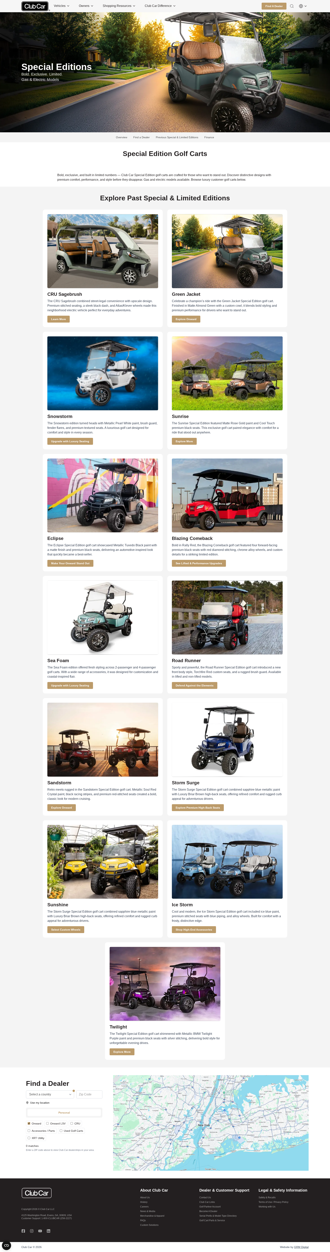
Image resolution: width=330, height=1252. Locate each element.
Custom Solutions (149, 1225)
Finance (209, 137)
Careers (144, 1206)
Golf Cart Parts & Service (212, 1220)
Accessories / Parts (43, 1130)
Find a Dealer (141, 137)
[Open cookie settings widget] (6, 1245)
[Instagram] (32, 1231)
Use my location (39, 1102)
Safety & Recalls (267, 1197)
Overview (121, 137)
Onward (36, 1123)
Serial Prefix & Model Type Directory (218, 1216)
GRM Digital (301, 1247)
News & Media (147, 1211)
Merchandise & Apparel (152, 1216)
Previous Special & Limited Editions (177, 137)
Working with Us (267, 1206)
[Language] (303, 6)
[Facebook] (23, 1231)
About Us (145, 1197)
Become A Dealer (208, 1211)
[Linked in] (48, 1231)
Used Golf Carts (73, 1130)
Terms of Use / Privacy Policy (273, 1202)
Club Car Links (207, 1202)
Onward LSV (58, 1123)
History (143, 1202)
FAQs (143, 1220)
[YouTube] (40, 1231)
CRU (77, 1123)
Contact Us (205, 1197)
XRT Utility (38, 1138)
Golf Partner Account (210, 1206)
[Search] (292, 6)
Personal (64, 1112)
